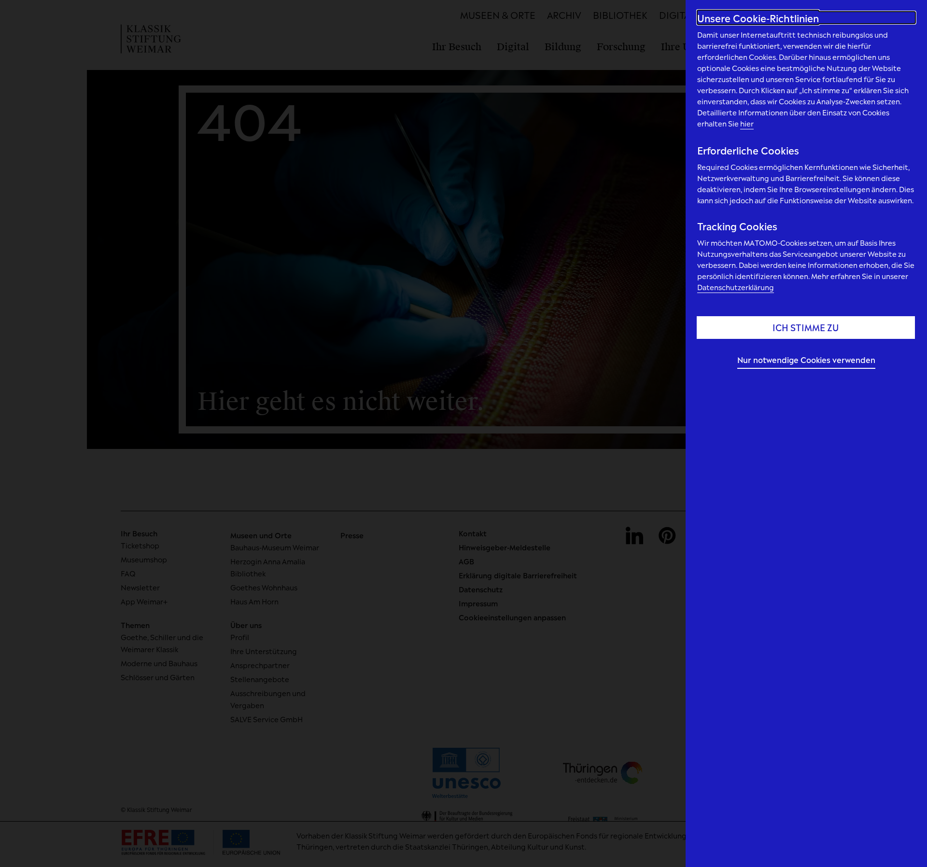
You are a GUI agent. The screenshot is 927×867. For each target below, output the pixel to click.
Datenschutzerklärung (735, 286)
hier (747, 122)
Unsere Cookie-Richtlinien (758, 18)
